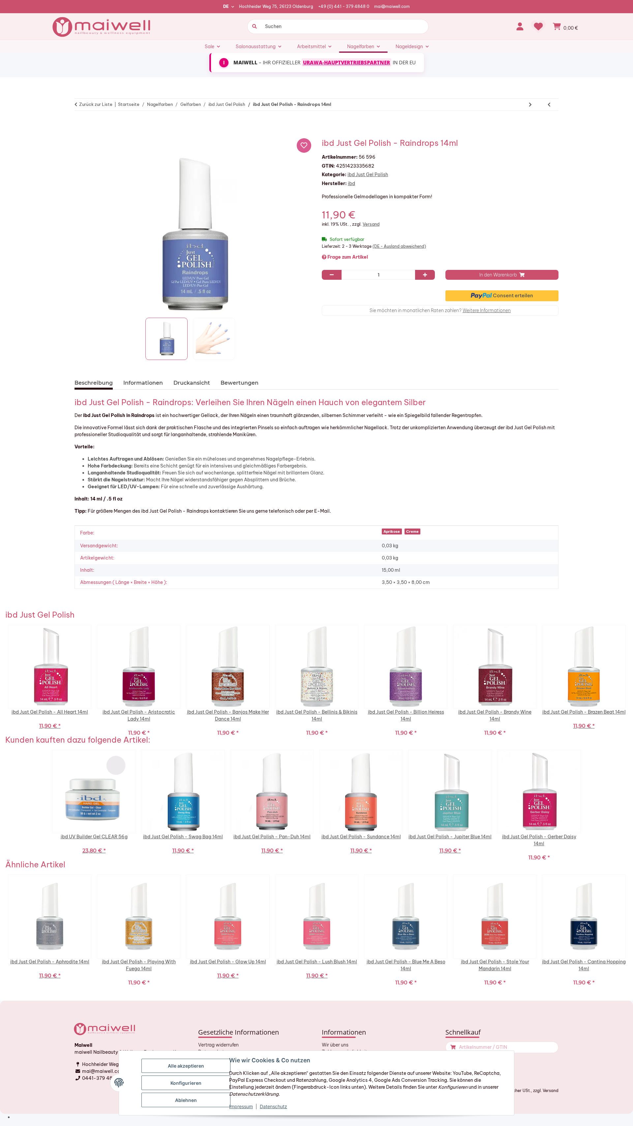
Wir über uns (335, 1045)
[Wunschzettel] (538, 26)
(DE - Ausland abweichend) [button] (399, 246)
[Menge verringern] (332, 275)
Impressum (241, 1106)
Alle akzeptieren (186, 1066)
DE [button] (226, 6)
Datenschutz (273, 1106)
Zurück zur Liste (95, 104)
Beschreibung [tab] (94, 383)
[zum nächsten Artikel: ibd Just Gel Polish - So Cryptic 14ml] (530, 105)
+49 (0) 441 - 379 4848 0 (343, 6)
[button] (520, 26)
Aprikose (391, 531)
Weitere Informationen (487, 310)
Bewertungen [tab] (239, 383)
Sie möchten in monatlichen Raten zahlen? (440, 310)
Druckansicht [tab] (191, 383)
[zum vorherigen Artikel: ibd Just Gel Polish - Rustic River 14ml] (549, 105)
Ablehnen (186, 1100)
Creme (412, 531)
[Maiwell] (102, 26)
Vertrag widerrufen (218, 1045)
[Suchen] (253, 26)
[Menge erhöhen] (425, 275)
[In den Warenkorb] (82, 125)
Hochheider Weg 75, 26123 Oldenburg (276, 6)
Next (629, 680)
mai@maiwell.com (392, 6)
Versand (371, 224)
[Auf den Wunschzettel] (304, 145)
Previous (3, 680)
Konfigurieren (185, 1083)
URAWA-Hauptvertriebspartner (346, 62)
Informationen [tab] (143, 383)
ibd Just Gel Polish (367, 174)
